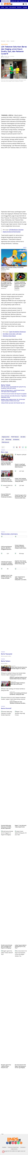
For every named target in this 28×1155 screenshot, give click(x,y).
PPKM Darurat (5, 442)
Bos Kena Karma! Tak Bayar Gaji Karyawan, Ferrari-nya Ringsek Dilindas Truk (20, 1066)
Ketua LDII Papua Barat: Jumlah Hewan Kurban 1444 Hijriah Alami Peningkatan (12, 391)
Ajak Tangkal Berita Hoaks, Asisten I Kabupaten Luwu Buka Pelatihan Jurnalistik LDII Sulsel (21, 578)
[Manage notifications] (3, 1151)
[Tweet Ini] (17, 447)
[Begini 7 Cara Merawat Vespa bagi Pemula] (21, 767)
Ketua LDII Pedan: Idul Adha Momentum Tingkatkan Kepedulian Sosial (14, 396)
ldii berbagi (8, 439)
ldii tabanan (16, 439)
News (6, 44)
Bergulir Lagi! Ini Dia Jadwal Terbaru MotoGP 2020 (6, 1066)
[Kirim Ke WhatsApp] (26, 447)
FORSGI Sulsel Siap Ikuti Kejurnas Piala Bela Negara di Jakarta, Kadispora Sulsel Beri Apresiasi (7, 463)
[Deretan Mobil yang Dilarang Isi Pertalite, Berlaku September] (7, 767)
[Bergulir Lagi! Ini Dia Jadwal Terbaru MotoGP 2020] (7, 1006)
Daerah (3, 44)
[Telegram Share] (23, 447)
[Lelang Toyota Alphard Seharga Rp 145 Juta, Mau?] (21, 887)
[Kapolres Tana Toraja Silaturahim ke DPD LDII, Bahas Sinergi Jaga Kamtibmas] (21, 556)
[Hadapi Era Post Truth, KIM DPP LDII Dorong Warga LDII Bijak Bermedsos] (7, 571)
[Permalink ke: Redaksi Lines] (2, 56)
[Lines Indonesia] (8, 4)
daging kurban (5, 437)
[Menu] (2, 4)
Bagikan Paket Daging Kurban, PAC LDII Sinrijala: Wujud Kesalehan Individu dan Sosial (13, 400)
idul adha (23, 437)
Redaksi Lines (7, 56)
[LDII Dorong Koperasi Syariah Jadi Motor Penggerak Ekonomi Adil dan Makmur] (7, 540)
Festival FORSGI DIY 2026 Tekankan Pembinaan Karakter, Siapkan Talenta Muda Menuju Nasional (6, 495)
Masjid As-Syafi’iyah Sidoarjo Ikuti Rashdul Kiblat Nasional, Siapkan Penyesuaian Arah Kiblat (20, 466)
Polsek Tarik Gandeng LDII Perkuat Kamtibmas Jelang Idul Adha (21, 480)
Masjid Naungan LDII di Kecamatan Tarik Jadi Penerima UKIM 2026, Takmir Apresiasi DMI (20, 496)
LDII (3, 439)
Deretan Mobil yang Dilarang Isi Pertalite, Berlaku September (6, 827)
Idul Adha (12, 56)
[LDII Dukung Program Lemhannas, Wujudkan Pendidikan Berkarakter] (7, 556)
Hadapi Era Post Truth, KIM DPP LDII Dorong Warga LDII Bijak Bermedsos (6, 577)
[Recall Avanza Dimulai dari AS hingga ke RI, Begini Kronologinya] (7, 887)
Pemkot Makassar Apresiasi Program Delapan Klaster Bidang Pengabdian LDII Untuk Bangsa (21, 547)
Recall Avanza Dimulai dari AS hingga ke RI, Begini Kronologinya (6, 947)
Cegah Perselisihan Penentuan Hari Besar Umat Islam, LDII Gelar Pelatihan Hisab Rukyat (14, 334)
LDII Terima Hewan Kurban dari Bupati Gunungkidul (13, 393)
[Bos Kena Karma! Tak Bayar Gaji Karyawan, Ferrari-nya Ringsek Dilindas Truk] (21, 1006)
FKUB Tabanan (15, 437)
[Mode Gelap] (23, 4)
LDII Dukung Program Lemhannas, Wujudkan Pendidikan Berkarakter (7, 563)
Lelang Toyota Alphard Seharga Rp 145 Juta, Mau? (20, 947)
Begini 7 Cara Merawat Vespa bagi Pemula (20, 826)
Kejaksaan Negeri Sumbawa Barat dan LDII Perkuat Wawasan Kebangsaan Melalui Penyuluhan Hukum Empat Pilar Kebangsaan (6, 480)
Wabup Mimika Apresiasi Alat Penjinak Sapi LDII (13, 403)
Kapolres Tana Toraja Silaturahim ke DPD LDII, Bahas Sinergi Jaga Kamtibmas (21, 562)
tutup (2, 1134)
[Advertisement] (14, 23)
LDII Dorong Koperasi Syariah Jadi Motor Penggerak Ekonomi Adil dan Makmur (6, 548)
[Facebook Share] (14, 447)
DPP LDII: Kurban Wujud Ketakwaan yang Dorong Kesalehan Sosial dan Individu (13, 387)
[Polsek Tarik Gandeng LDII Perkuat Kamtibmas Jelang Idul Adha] (21, 473)
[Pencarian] (26, 4)
